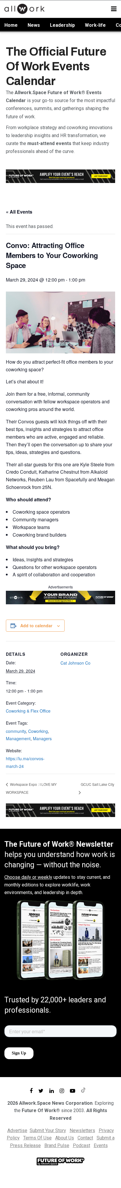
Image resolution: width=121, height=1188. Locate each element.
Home (11, 25)
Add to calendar (36, 625)
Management (18, 738)
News (34, 25)
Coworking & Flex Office (28, 711)
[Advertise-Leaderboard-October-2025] (60, 596)
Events (101, 1145)
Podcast (81, 1145)
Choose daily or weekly (28, 877)
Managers (42, 738)
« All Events (19, 211)
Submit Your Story (48, 1130)
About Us (64, 1138)
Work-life (95, 25)
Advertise (17, 1130)
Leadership (62, 25)
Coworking (38, 731)
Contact (85, 1138)
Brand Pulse (56, 1145)
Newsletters (82, 1130)
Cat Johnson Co (75, 663)
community (16, 731)
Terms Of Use (37, 1138)
